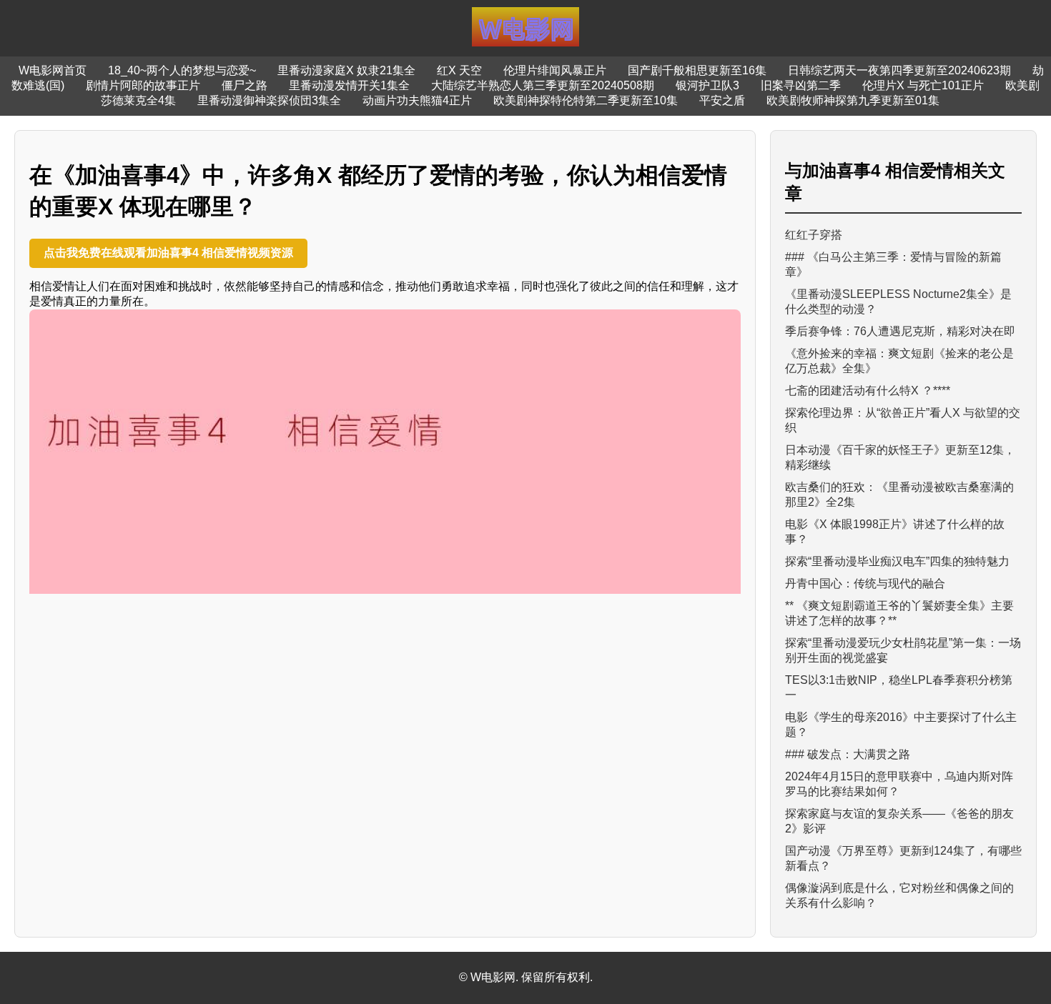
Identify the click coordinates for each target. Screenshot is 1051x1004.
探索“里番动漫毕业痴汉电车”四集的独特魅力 (897, 561)
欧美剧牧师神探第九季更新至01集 (852, 100)
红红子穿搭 (813, 235)
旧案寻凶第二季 (801, 85)
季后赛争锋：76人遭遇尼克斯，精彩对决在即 (900, 331)
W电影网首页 (53, 70)
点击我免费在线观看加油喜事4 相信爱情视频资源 (168, 253)
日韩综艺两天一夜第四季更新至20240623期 (899, 70)
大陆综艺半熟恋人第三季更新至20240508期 (542, 85)
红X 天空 (459, 70)
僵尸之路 (244, 85)
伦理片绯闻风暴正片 (554, 70)
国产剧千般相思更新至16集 (697, 70)
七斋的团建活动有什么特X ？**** (867, 390)
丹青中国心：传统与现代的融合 (865, 583)
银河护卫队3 (707, 85)
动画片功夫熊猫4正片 (417, 100)
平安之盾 (722, 100)
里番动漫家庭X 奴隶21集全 (346, 70)
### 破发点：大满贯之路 (847, 754)
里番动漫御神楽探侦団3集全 (269, 100)
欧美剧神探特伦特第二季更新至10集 (585, 100)
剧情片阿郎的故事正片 (143, 85)
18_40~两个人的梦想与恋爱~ (182, 70)
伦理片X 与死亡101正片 (923, 85)
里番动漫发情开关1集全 (349, 85)
